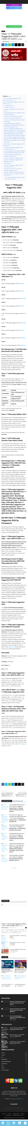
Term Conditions (8, 1115)
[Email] (19, 44)
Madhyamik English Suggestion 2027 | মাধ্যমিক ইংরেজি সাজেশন (7, 971)
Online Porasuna (6, 41)
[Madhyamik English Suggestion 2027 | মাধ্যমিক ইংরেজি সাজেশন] (7, 964)
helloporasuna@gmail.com (16, 1098)
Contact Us (9, 1113)
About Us (4, 1113)
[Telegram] (12, 44)
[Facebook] (2, 44)
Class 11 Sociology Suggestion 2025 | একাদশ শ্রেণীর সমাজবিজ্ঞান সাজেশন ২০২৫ (13, 925)
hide (9, 96)
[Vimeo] (14, 1108)
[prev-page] (2, 864)
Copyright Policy (16, 1113)
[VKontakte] (17, 1108)
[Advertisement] (14, 17)
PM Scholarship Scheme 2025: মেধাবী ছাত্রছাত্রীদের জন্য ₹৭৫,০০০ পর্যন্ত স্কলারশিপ (20, 971)
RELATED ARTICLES (6, 801)
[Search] (26, 2)
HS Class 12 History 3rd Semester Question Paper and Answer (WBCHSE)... (18, 1010)
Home (2, 29)
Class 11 (7, 29)
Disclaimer (23, 1113)
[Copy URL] (16, 44)
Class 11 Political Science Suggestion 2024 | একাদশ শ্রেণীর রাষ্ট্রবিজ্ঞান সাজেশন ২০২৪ (7, 794)
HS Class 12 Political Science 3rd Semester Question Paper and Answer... (17, 1003)
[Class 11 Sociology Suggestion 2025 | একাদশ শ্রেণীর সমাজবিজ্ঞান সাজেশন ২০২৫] (14, 913)
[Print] (22, 44)
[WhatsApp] (9, 44)
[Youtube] (21, 1108)
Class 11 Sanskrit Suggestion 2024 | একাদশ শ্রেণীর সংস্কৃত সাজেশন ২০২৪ (21, 794)
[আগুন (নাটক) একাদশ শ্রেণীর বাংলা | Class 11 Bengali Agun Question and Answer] (5, 1045)
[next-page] (5, 864)
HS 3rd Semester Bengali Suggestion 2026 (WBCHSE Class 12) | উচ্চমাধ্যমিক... (17, 1017)
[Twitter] (6, 44)
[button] (2, 2)
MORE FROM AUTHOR (18, 801)
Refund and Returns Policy (18, 1115)
